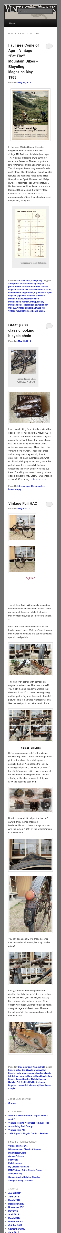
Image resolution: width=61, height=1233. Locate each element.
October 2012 (15, 1225)
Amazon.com (39, 479)
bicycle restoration (31, 286)
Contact (12, 1103)
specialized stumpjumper (36, 304)
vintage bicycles (25, 307)
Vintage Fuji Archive (18, 1145)
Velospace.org (15, 1173)
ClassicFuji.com (16, 1156)
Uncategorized (38, 486)
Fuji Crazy (13, 1159)
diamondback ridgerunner (20, 292)
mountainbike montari (18, 301)
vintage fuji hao (36, 1085)
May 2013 (13, 1210)
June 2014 (13, 1196)
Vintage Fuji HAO (22, 503)
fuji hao (28, 1076)
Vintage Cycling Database (20, 1180)
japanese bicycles (26, 295)
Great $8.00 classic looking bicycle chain (21, 330)
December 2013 (16, 1203)
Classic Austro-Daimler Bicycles (24, 1176)
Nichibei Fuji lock (29, 1082)
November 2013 (16, 1207)
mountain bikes (31, 298)
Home (12, 23)
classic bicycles (35, 1072)
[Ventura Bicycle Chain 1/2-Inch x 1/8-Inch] (30, 407)
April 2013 (13, 1214)
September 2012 (16, 1228)
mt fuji (33, 301)
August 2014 (14, 1192)
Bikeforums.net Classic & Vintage (24, 1149)
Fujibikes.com (15, 1163)
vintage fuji (39, 307)
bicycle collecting (28, 283)
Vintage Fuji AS (16, 1129)
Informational (23, 280)
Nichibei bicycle (38, 1079)
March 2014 (14, 1200)
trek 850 (12, 307)
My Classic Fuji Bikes (18, 1166)
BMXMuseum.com (17, 1152)
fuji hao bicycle (40, 1076)
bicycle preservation (36, 1069)
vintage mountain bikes (19, 310)
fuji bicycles (40, 292)
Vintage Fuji (36, 280)
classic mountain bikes (40, 289)
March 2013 (14, 1217)
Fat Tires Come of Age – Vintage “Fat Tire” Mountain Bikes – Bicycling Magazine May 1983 (23, 61)
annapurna (13, 283)
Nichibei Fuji (14, 1082)
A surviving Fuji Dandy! (20, 1126)
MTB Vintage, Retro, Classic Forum (25, 1170)
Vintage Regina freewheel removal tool (28, 1122)
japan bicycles (23, 1079)
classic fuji (22, 289)
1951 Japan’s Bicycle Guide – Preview (28, 1133)
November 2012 (16, 1221)
